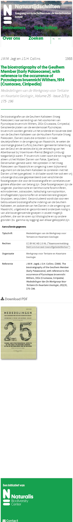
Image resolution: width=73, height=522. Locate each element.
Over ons (11, 37)
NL (54, 39)
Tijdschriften (45, 27)
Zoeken (36, 37)
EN (59, 39)
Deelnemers (14, 27)
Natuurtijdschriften (37, 6)
